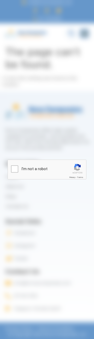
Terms (80, 177)
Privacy (72, 177)
